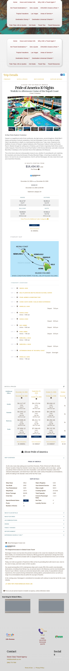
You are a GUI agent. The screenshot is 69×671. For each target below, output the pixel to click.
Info (26, 500)
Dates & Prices (22, 79)
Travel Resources (54, 25)
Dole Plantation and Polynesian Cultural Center (36, 292)
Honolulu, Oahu (25, 306)
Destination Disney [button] (22, 19)
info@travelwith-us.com (14, 659)
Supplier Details (56, 79)
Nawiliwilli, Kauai (25, 338)
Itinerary (7, 79)
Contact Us (34, 225)
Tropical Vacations (22, 13)
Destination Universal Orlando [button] (42, 19)
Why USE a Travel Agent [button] (46, 2)
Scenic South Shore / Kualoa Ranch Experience (35, 302)
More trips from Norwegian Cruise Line (19, 583)
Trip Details (10, 74)
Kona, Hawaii (23, 331)
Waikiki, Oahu (24, 288)
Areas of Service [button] (46, 13)
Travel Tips (41, 25)
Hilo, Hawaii (23, 325)
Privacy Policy (39, 667)
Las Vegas (34, 13)
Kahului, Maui (24, 312)
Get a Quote (34, 8)
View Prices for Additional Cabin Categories (34, 219)
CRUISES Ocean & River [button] (48, 8)
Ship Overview (39, 79)
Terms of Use (29, 667)
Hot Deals (32, 25)
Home (15, 2)
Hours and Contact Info (27, 2)
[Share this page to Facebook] (62, 75)
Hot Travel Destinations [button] (18, 8)
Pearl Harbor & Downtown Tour (30, 297)
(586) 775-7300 (11, 662)
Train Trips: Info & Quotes (17, 25)
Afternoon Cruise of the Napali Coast (32, 350)
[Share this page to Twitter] (64, 75)
